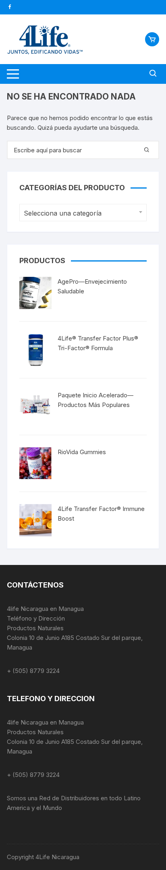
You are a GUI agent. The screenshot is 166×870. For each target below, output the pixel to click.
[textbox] (81, 213)
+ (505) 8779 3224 (33, 671)
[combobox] (83, 212)
